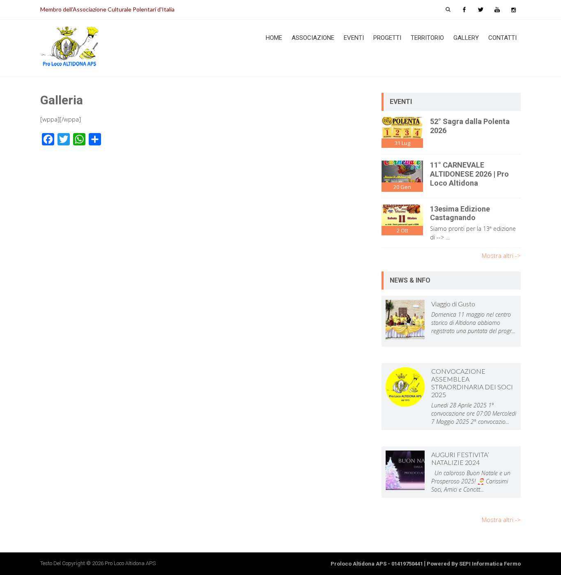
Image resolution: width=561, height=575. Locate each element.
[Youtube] (497, 9)
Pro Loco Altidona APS (130, 563)
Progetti (387, 37)
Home (274, 37)
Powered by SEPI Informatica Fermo (474, 564)
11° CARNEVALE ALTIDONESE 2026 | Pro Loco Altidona (469, 174)
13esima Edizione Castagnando (460, 213)
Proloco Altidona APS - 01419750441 (377, 564)
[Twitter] (480, 9)
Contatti (502, 37)
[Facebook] (464, 9)
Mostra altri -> (501, 255)
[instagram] (513, 9)
